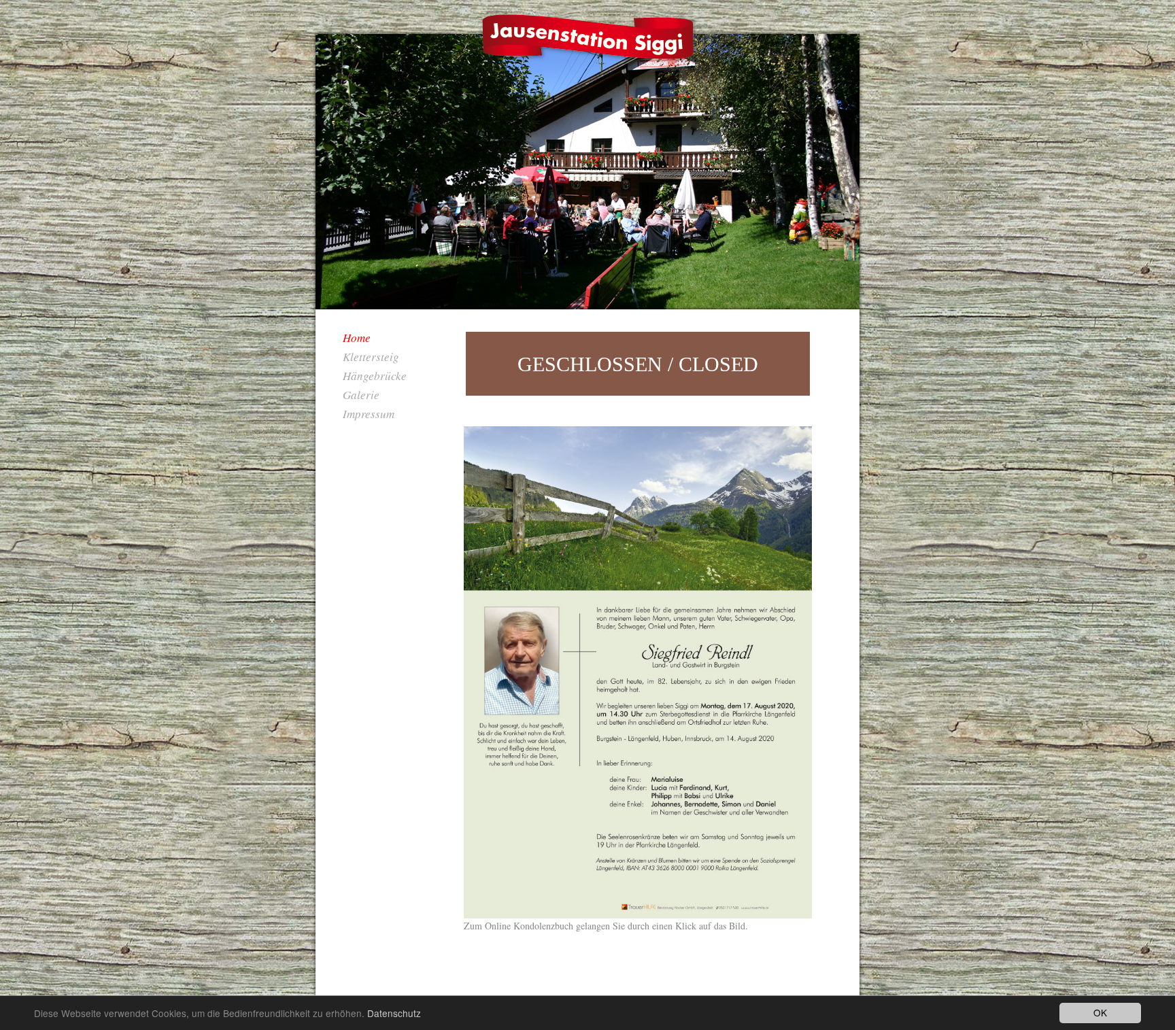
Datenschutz (394, 1013)
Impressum (368, 414)
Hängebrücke (375, 375)
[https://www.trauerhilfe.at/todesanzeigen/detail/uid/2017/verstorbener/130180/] (638, 672)
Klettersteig (371, 356)
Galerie (361, 394)
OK (1100, 1012)
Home (357, 337)
